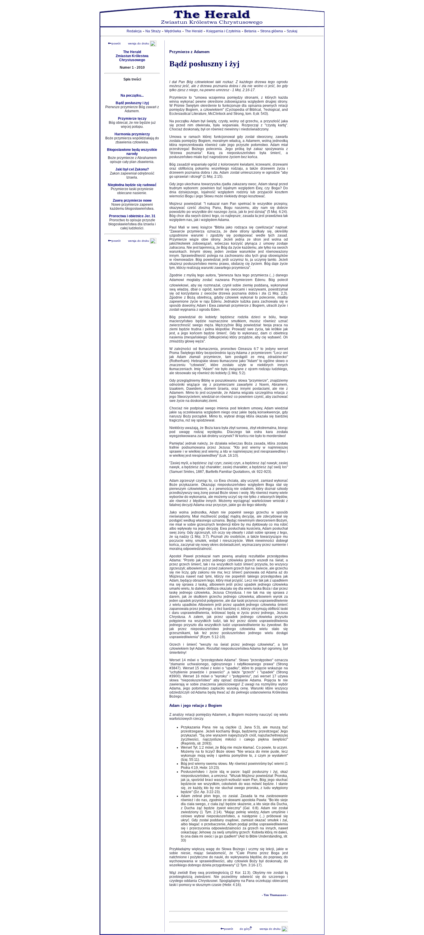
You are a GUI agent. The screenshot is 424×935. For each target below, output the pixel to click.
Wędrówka (172, 31)
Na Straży (153, 31)
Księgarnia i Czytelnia (223, 31)
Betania (250, 31)
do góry (245, 928)
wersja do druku (138, 43)
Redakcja (134, 31)
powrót (116, 43)
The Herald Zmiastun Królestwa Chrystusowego (132, 56)
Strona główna (271, 31)
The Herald (193, 31)
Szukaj (292, 31)
